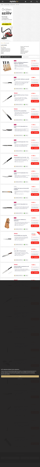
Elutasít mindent (20, 378)
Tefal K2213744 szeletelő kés (20, 111)
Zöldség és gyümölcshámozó (5, 48)
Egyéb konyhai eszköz (24, 52)
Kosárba (36, 68)
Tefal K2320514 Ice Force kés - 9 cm (21, 157)
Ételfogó (2, 53)
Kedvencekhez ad (36, 63)
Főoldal (2, 4)
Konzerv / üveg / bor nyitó (25, 46)
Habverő (2, 52)
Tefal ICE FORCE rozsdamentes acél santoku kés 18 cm (21, 267)
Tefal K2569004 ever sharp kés (20, 235)
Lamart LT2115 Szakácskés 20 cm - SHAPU (21, 173)
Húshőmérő (22, 49)
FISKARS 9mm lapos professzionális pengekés (21, 189)
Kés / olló (2, 46)
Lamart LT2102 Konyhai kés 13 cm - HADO (21, 142)
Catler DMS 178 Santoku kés (20, 251)
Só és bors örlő (23, 48)
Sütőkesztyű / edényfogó (24, 51)
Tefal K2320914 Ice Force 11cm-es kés (21, 95)
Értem (20, 376)
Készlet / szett (23, 53)
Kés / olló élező (3, 47)
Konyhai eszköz (12, 4)
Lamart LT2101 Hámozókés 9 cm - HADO (21, 204)
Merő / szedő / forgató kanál (5, 51)
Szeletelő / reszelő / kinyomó (5, 49)
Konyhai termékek (6, 4)
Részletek (35, 65)
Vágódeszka (22, 47)
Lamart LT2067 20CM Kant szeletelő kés (21, 79)
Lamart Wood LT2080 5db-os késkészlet (20, 220)
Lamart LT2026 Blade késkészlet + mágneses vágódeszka (21, 63)
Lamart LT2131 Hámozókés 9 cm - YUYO (21, 127)
